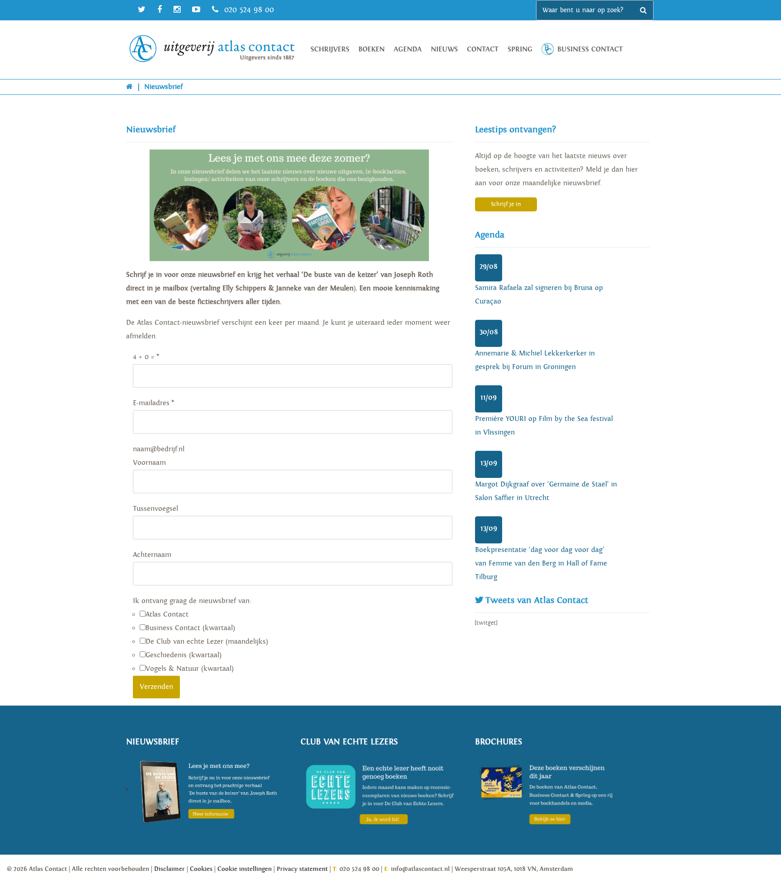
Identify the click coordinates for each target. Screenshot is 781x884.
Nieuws (444, 49)
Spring (520, 49)
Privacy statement (302, 869)
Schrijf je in (506, 204)
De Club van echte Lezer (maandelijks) (207, 641)
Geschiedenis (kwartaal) (183, 655)
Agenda (408, 49)
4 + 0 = (144, 357)
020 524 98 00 (247, 9)
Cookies (201, 869)
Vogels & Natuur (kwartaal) (190, 668)
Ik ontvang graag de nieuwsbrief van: (192, 601)
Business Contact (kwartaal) (190, 628)
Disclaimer (169, 869)
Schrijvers (330, 49)
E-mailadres (151, 403)
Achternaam (152, 555)
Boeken (371, 49)
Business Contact (590, 49)
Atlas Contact (167, 614)
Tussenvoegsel (155, 509)
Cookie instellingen (244, 869)
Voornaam (149, 462)
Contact (483, 49)
